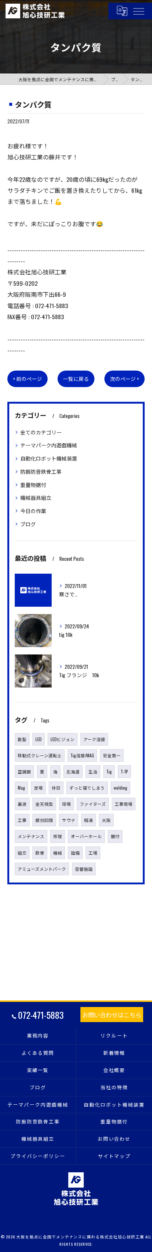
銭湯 (88, 820)
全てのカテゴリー (41, 432)
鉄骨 (39, 852)
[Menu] (138, 11)
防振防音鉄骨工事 (41, 471)
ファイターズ (93, 804)
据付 (115, 836)
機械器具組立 (35, 497)
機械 (57, 852)
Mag (21, 787)
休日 (56, 787)
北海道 (73, 771)
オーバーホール (86, 836)
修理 (57, 836)
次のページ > (124, 378)
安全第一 (112, 755)
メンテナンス (31, 836)
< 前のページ (27, 378)
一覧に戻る (76, 378)
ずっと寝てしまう (87, 787)
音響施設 (84, 869)
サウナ (68, 820)
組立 (22, 852)
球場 (66, 804)
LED (38, 739)
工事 (22, 820)
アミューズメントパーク (42, 869)
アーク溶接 (94, 739)
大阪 (106, 820)
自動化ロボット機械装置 (48, 458)
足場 (38, 787)
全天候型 (44, 804)
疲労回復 (44, 820)
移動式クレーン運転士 (40, 755)
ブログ (28, 524)
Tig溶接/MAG (82, 755)
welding (120, 787)
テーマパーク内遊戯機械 (48, 445)
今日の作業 (33, 511)
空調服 (24, 771)
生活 (93, 771)
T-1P (124, 771)
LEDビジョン (63, 739)
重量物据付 (33, 484)
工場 (93, 852)
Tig (109, 771)
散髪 (22, 739)
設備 (75, 852)
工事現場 (123, 804)
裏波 (22, 804)
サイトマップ (114, 1155)
